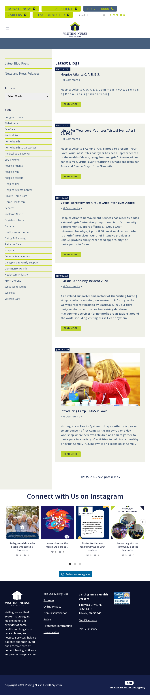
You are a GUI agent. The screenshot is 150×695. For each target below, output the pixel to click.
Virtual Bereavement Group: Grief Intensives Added (98, 203)
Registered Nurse (15, 220)
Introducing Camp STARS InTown (84, 411)
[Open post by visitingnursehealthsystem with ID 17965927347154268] (92, 522)
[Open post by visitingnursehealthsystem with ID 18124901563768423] (127, 522)
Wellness (10, 292)
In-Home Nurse (14, 214)
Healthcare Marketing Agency (127, 687)
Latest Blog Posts (17, 63)
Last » (116, 477)
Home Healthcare (15, 202)
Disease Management (18, 256)
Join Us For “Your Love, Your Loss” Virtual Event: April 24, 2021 (98, 132)
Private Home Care (16, 196)
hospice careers (14, 177)
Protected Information (58, 626)
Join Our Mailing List (56, 593)
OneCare (10, 129)
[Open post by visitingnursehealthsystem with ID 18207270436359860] (57, 522)
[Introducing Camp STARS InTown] (100, 379)
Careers (9, 226)
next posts (105, 477)
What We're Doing (15, 286)
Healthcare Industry (16, 274)
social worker (12, 159)
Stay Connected (50, 15)
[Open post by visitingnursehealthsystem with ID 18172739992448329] (22, 522)
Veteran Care (12, 298)
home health (12, 141)
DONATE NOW (19, 9)
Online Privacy (52, 606)
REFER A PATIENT (59, 9)
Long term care (14, 117)
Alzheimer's (11, 123)
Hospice (9, 250)
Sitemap (49, 600)
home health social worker (20, 147)
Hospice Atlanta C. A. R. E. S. (80, 74)
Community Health (16, 268)
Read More (71, 104)
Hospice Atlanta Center (18, 190)
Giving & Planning (15, 238)
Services (9, 208)
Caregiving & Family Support (21, 262)
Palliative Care (13, 244)
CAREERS (15, 15)
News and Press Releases (22, 73)
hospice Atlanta (14, 165)
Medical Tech (12, 135)
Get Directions (88, 620)
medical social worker (17, 153)
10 (92, 477)
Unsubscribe (51, 632)
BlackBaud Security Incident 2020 (84, 281)
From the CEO (13, 280)
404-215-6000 (98, 9)
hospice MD (12, 171)
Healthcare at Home (17, 232)
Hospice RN (12, 184)
